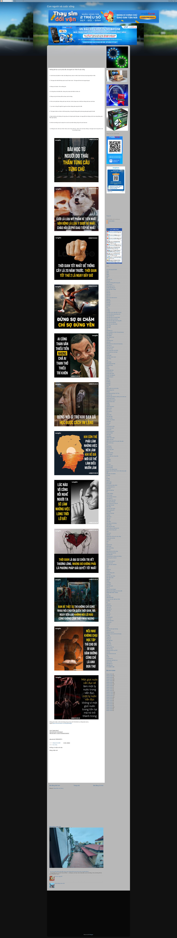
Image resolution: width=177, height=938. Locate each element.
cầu (107, 328)
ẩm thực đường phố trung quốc (113, 282)
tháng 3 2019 (109, 707)
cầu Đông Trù (109, 330)
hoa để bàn (108, 446)
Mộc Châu (108, 506)
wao (107, 655)
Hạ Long (108, 423)
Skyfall (107, 581)
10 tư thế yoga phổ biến (111, 269)
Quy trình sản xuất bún (111, 564)
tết (107, 602)
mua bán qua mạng (110, 508)
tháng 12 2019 (109, 692)
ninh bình (108, 539)
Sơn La (108, 587)
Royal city (108, 569)
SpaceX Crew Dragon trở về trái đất (114, 590)
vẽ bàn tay (108, 643)
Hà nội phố (108, 429)
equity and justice (110, 406)
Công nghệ (108, 355)
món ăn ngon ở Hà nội (111, 496)
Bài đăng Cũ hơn (98, 785)
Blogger (91, 934)
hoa (107, 444)
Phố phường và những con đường (113, 556)
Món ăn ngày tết (58, 876)
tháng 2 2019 (109, 708)
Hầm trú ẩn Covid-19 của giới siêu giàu (115, 441)
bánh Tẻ (108, 295)
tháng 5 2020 (109, 683)
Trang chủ (77, 785)
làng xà (108, 480)
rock (107, 567)
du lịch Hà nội (109, 371)
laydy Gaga (108, 481)
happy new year (109, 439)
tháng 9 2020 (109, 677)
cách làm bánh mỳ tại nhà (112, 319)
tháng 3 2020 (109, 687)
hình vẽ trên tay (109, 442)
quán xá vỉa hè (109, 562)
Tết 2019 (108, 604)
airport (107, 276)
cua (107, 360)
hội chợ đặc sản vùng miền (112, 456)
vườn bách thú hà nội (111, 653)
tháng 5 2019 (109, 703)
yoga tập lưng (109, 665)
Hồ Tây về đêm (109, 452)
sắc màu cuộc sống (110, 576)
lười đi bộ (108, 488)
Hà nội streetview (110, 431)
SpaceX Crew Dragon (111, 589)
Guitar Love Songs (110, 419)
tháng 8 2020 (109, 679)
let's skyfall (108, 483)
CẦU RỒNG (109, 335)
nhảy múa (108, 533)
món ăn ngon (109, 495)
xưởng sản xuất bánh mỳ (111, 660)
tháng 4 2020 (109, 685)
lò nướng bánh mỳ (110, 486)
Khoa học (108, 464)
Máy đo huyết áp (110, 490)
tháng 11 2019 (109, 693)
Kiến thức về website (111, 473)
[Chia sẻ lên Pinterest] (69, 743)
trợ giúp (108, 635)
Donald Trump (109, 365)
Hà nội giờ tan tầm (110, 426)
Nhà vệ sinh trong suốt (111, 529)
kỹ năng (108, 475)
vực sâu (108, 651)
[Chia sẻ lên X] (66, 743)
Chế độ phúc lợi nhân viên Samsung (114, 343)
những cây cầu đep (110, 538)
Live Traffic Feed (114, 229)
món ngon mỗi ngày (110, 501)
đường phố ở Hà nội (110, 399)
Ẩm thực (108, 281)
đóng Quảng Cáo (110, 390)
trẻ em (107, 625)
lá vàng (108, 478)
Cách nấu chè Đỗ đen (111, 322)
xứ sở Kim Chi (109, 658)
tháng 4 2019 (109, 705)
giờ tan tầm (108, 414)
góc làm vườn (109, 418)
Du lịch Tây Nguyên (110, 375)
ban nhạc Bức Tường (111, 289)
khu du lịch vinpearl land (111, 469)
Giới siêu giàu (109, 416)
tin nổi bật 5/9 (109, 617)
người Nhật (108, 524)
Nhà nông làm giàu (110, 526)
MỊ (107, 491)
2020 (107, 272)
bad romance (109, 284)
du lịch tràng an (109, 376)
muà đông (108, 511)
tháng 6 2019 (109, 702)
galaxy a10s (109, 408)
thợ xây (108, 612)
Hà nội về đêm (109, 432)
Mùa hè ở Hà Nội (110, 513)
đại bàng (108, 383)
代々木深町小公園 (110, 666)
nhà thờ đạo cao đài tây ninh (112, 528)
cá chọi (108, 309)
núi (107, 543)
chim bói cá (108, 345)
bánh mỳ (108, 294)
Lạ (107, 477)
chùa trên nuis (109, 348)
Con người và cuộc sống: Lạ (112, 232)
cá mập (108, 310)
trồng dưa (108, 630)
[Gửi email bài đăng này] (64, 743)
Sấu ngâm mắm (109, 577)
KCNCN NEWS (111, 221)
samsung (108, 574)
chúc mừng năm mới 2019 (112, 350)
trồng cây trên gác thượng (112, 628)
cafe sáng (108, 325)
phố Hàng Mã (109, 554)
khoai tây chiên (109, 465)
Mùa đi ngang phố (110, 510)
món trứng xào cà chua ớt (112, 503)
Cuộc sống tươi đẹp (110, 363)
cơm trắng (108, 358)
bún (107, 307)
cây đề (107, 338)
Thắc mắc (108, 607)
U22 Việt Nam (109, 640)
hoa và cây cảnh (110, 449)
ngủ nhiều (108, 521)
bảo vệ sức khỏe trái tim (111, 297)
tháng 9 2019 (109, 697)
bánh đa (108, 292)
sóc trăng (108, 582)
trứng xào (108, 638)
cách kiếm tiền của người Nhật (113, 317)
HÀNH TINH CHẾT (110, 437)
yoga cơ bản (109, 661)
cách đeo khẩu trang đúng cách (113, 314)
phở (107, 559)
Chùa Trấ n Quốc (110, 347)
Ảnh (107, 277)
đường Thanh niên (110, 401)
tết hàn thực (109, 605)
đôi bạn (108, 391)
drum (107, 366)
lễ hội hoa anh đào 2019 (111, 485)
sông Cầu (108, 584)
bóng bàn (108, 304)
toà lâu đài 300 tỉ (110, 620)
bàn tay (108, 291)
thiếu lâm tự (109, 609)
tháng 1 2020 (109, 690)
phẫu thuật (108, 546)
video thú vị (108, 645)
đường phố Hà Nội (110, 398)
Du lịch (107, 368)
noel (107, 541)
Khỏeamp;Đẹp (109, 467)
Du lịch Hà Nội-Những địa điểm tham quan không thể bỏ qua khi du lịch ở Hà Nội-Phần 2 (69, 871)
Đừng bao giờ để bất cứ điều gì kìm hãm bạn (116, 396)
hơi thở (108, 457)
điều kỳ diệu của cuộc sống (112, 388)
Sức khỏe (108, 595)
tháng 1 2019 (109, 710)
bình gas (108, 302)
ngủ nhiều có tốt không (111, 523)
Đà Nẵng (108, 381)
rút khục (108, 571)
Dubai (107, 378)
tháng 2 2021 (109, 674)
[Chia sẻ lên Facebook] (68, 743)
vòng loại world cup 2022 (111, 650)
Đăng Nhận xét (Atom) (58, 788)
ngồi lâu (108, 519)
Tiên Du (108, 615)
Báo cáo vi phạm (110, 670)
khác (107, 462)
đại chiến (108, 385)
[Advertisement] (76, 56)
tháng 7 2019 (109, 700)
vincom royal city (110, 647)
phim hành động (110, 547)
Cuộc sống (54, 744)
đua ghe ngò (109, 395)
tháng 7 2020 (109, 680)
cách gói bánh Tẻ (110, 315)
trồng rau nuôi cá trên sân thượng (113, 633)
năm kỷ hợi (108, 516)
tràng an (108, 623)
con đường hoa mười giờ (111, 352)
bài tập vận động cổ (110, 287)
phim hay (108, 549)
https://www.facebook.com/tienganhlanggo (62, 723)
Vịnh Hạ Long (109, 648)
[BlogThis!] (65, 743)
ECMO (107, 403)
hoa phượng (109, 447)
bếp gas (108, 299)
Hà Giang (108, 421)
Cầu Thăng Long (110, 337)
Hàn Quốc (108, 434)
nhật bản (108, 534)
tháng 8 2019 (109, 698)
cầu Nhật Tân (109, 333)
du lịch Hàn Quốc (110, 373)
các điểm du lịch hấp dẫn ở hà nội (113, 312)
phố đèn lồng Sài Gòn (111, 552)
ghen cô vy (108, 409)
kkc (108, 222)
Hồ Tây (108, 451)
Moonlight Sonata (110, 505)
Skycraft (108, 579)
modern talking (109, 493)
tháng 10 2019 (109, 695)
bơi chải (108, 305)
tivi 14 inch (108, 619)
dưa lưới (108, 380)
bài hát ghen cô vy (110, 286)
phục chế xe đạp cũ (110, 561)
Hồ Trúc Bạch (109, 454)
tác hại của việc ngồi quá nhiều (113, 599)
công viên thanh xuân (111, 357)
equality (108, 404)
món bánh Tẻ (109, 498)
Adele (107, 274)
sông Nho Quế (109, 585)
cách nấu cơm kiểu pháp (111, 324)
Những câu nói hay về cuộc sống (113, 536)
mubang (108, 515)
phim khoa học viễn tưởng (112, 551)
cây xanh (108, 342)
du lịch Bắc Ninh (110, 370)
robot (107, 566)
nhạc (107, 531)
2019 (107, 271)
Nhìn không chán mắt (55, 826)
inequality (108, 459)
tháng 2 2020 (109, 688)
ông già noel (109, 544)
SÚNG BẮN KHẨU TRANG (112, 592)
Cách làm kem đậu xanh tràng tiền (114, 320)
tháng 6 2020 (109, 682)
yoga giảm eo (109, 663)
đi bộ (107, 386)
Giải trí (107, 413)
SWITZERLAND (109, 597)
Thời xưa (108, 614)
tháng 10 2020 (109, 675)
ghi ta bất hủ (109, 411)
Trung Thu (108, 637)
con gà (107, 353)
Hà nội (107, 424)
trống (107, 627)
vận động (108, 642)
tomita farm (108, 622)
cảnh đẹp (108, 327)
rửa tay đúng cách (110, 572)
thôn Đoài (108, 610)
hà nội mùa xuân (110, 428)
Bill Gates (108, 300)
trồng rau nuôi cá (110, 632)
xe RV (107, 656)
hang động (108, 436)
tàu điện (108, 600)
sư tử (107, 594)
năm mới (108, 518)
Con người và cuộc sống (60, 6)
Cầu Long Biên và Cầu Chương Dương (115, 332)
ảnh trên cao (109, 279)
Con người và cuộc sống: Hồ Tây (114, 235)
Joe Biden (108, 461)
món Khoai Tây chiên (111, 500)
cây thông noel (109, 340)
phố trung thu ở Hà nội (111, 557)
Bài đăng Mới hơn (54, 785)
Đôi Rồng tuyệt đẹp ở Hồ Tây (112, 393)
